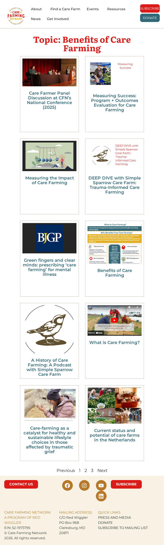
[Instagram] (84, 485)
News (36, 19)
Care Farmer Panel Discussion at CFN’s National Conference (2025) (49, 100)
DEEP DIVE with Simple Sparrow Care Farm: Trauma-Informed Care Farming (114, 185)
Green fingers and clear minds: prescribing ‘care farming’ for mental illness (49, 267)
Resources (116, 9)
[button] (37, 9)
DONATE (105, 523)
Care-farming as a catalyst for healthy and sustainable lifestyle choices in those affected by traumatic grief (49, 440)
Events (93, 9)
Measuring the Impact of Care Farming (49, 180)
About (36, 9)
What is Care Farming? (114, 342)
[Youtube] (101, 485)
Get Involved (58, 19)
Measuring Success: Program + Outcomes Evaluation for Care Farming (114, 102)
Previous (66, 470)
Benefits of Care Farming (114, 273)
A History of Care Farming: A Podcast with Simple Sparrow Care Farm (49, 367)
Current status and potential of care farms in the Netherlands (114, 435)
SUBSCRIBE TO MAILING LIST (123, 528)
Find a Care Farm (65, 9)
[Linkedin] (101, 496)
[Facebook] (67, 485)
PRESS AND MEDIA (114, 518)
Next (102, 470)
